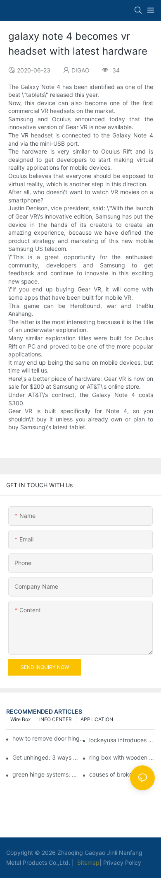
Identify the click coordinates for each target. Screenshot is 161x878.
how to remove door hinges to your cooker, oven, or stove (49, 738)
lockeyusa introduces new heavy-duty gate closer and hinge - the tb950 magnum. (122, 739)
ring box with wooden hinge (122, 757)
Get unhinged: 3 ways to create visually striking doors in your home (45, 757)
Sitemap (87, 862)
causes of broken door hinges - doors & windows (122, 774)
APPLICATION (96, 719)
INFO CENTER (55, 719)
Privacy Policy (122, 862)
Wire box (20, 719)
